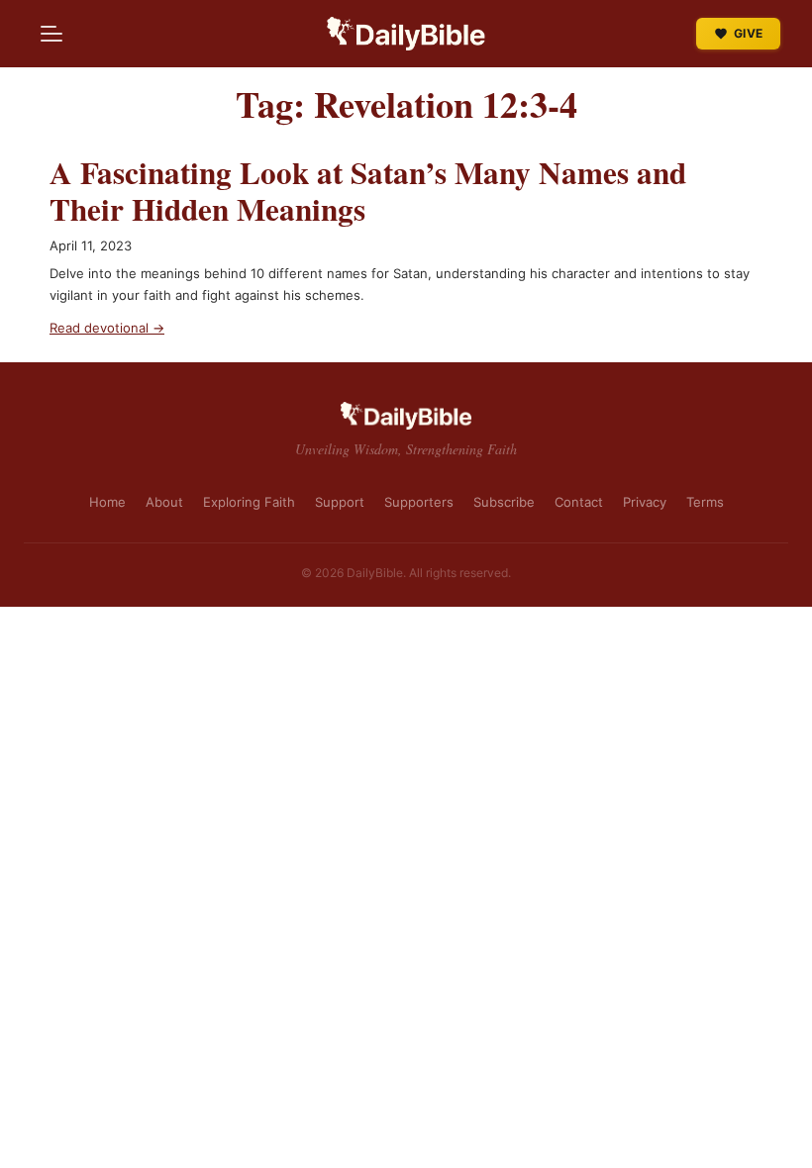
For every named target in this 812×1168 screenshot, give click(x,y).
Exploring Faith (249, 502)
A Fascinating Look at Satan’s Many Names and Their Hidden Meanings (368, 191)
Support (339, 502)
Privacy (644, 502)
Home (107, 502)
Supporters (419, 502)
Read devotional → (107, 328)
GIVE (748, 33)
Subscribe (504, 502)
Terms (705, 502)
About (164, 502)
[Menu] (51, 33)
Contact (579, 502)
